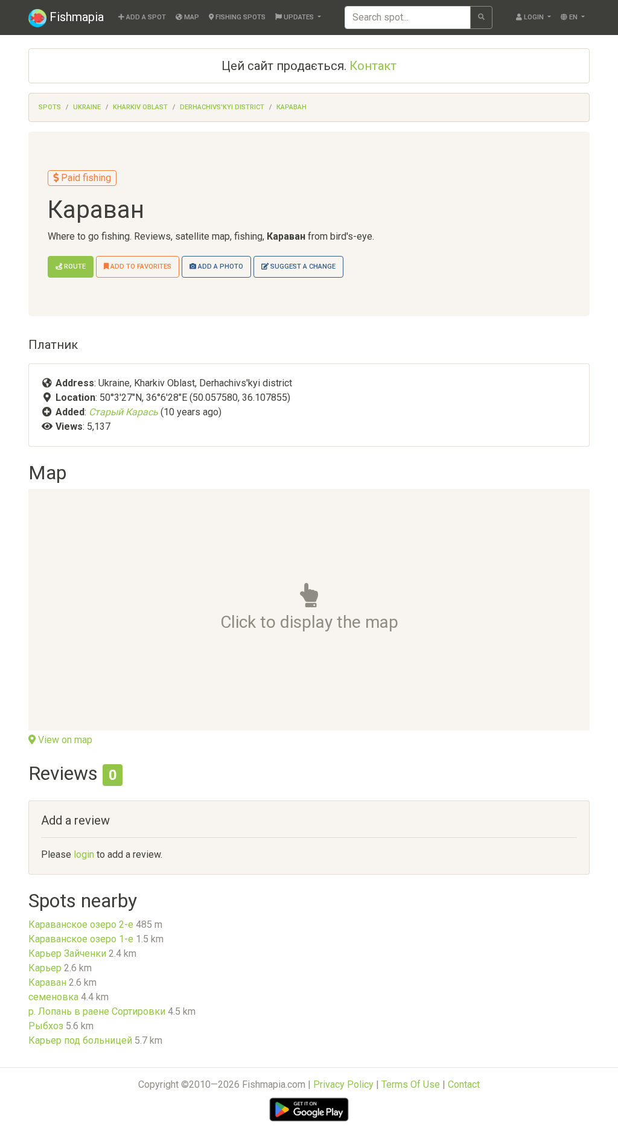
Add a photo (219, 266)
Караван (291, 107)
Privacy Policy (343, 1084)
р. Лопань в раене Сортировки (96, 1011)
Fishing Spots (240, 17)
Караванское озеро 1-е (80, 939)
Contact (464, 1084)
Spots (50, 107)
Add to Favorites (140, 266)
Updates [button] (299, 17)
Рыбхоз (45, 1026)
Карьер (45, 968)
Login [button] (534, 17)
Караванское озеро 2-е (80, 924)
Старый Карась (123, 412)
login (84, 854)
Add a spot (145, 17)
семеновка (53, 997)
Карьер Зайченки (67, 953)
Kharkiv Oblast (140, 107)
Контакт (373, 66)
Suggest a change (302, 266)
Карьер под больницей (80, 1040)
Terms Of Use (410, 1084)
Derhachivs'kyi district (222, 107)
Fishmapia (75, 17)
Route (74, 266)
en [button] (573, 17)
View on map (64, 739)
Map (190, 17)
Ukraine (87, 107)
